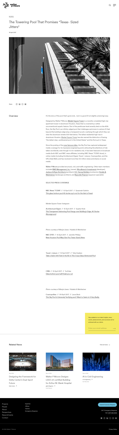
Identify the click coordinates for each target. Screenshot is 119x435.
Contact (5, 418)
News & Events (7, 415)
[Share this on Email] (25, 104)
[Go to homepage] (11, 5)
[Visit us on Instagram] (113, 418)
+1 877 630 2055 (112, 413)
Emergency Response (31, 411)
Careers (27, 408)
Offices (27, 406)
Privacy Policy (113, 429)
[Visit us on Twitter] (110, 418)
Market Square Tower (69, 137)
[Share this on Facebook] (17, 104)
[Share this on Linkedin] (20, 104)
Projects (5, 404)
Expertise (27, 404)
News (11, 16)
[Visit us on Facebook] (104, 418)
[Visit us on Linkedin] (107, 418)
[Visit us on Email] (116, 418)
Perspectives (6, 412)
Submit (114, 328)
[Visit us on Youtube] (101, 418)
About (4, 409)
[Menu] (114, 5)
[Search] (110, 5)
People (4, 407)
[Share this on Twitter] (22, 104)
